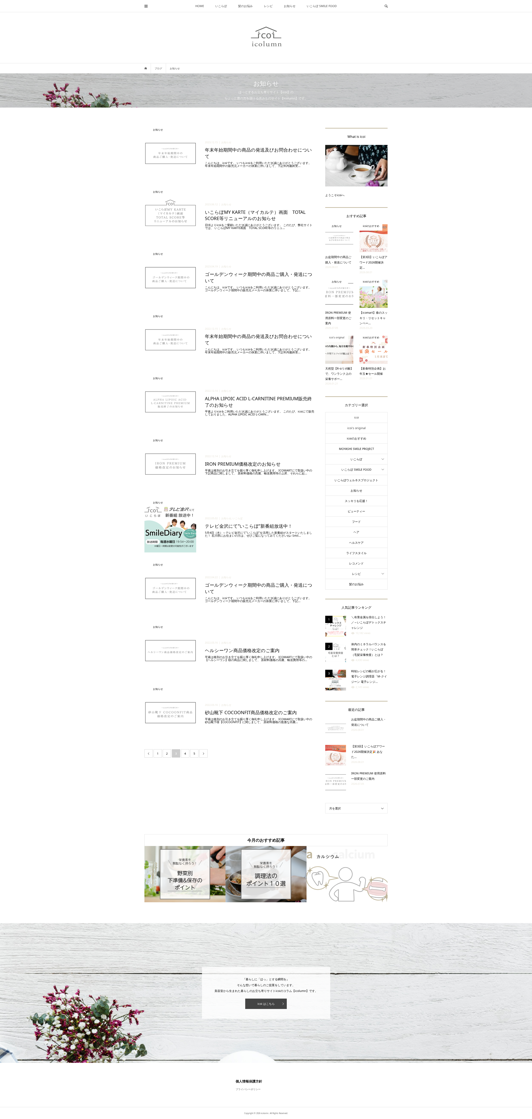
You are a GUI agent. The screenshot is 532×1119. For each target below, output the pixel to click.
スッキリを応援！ (356, 501)
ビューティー (356, 511)
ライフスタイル (356, 553)
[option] (184, 874)
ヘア (356, 532)
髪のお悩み (245, 6)
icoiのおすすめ (356, 438)
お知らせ (290, 6)
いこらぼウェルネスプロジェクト (356, 480)
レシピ (268, 6)
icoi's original (356, 428)
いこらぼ (221, 6)
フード (356, 522)
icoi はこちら (266, 1004)
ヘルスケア (356, 543)
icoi (356, 417)
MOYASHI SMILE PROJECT (356, 449)
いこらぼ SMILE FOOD (322, 6)
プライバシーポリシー (248, 1089)
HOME (199, 6)
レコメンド (356, 563)
